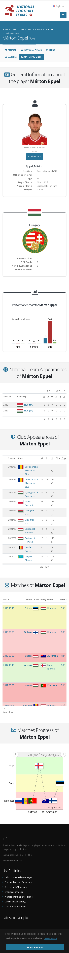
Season (7, 396)
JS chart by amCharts (20, 319)
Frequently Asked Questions (18, 882)
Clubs (52, 50)
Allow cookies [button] (35, 947)
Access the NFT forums (16, 887)
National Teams (33, 50)
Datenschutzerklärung (15, 901)
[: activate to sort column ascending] (5, 458)
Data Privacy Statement (16, 906)
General (11, 50)
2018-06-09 (8, 655)
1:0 (62, 631)
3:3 (62, 608)
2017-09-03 (8, 685)
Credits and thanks (14, 892)
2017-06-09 (8, 705)
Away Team (46, 599)
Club (20, 458)
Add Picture (34, 156)
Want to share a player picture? (19, 896)
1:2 (62, 655)
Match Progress (33, 56)
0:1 (62, 685)
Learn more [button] (50, 938)
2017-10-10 (8, 664)
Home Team (32, 599)
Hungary (28, 404)
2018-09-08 (8, 631)
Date (6, 599)
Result (63, 599)
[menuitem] (39, 754)
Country (21, 396)
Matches (12, 56)
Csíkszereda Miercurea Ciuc (31, 470)
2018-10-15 (8, 608)
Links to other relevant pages (18, 877)
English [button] (59, 6)
